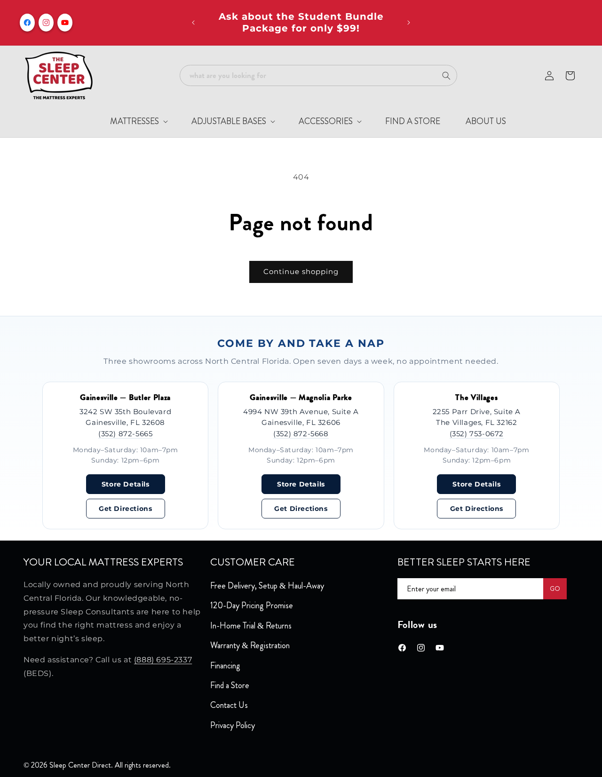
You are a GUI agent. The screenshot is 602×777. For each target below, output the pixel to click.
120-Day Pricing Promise (251, 605)
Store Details (126, 484)
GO (555, 588)
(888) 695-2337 (163, 659)
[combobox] (318, 75)
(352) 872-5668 (300, 433)
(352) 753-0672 (477, 433)
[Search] (446, 75)
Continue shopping (301, 271)
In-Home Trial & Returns (251, 626)
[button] (131, 121)
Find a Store (229, 685)
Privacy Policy (232, 725)
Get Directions (125, 508)
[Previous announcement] (193, 22)
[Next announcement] (408, 22)
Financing (225, 665)
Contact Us (229, 705)
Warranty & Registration (250, 645)
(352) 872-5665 (125, 433)
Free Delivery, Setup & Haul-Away (267, 586)
